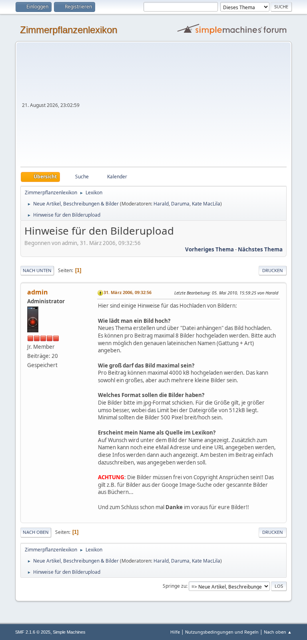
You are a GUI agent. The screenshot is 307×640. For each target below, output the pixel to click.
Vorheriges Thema (209, 249)
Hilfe (175, 632)
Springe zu (174, 586)
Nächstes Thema (260, 249)
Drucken (272, 270)
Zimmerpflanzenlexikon (68, 29)
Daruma (180, 203)
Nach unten (37, 270)
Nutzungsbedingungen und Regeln (222, 632)
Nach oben (36, 532)
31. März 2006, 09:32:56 (128, 292)
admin (37, 292)
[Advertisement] (184, 107)
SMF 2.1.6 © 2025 (32, 632)
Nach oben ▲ (278, 632)
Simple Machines (69, 632)
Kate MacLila (206, 203)
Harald (161, 203)
